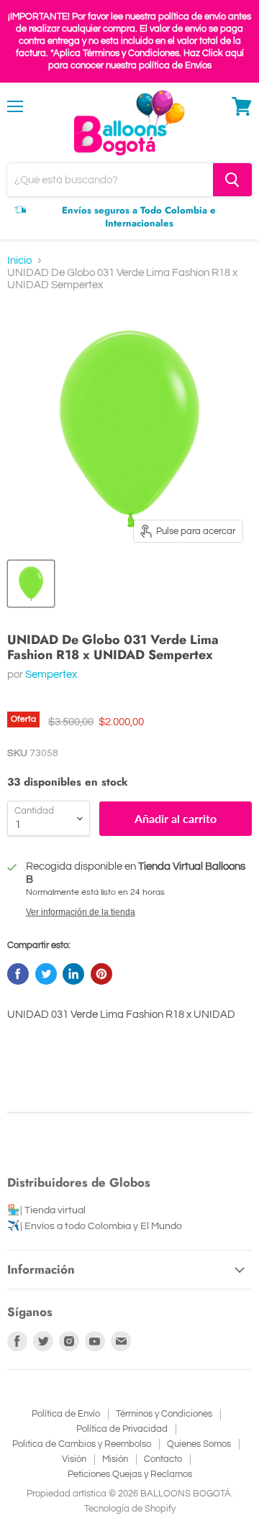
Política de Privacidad (122, 1429)
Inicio (19, 260)
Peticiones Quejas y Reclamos (130, 1474)
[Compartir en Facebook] (18, 974)
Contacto (163, 1459)
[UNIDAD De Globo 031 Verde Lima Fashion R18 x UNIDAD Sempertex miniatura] (31, 584)
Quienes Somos (199, 1444)
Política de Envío (66, 1414)
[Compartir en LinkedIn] (73, 974)
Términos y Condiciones (164, 1414)
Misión (115, 1459)
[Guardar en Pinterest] (101, 974)
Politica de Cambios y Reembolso (81, 1444)
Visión (74, 1459)
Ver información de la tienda (80, 912)
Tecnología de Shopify (130, 1509)
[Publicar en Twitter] (46, 974)
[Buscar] (232, 179)
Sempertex (51, 674)
